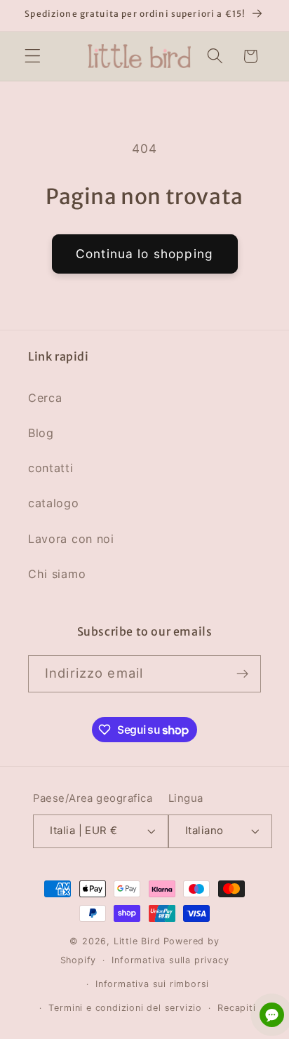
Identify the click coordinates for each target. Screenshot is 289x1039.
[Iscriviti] (242, 674)
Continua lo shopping (144, 253)
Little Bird (137, 941)
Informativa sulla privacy (170, 960)
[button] (33, 56)
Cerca (45, 398)
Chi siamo (57, 574)
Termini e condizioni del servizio (125, 1008)
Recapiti (236, 1008)
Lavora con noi (71, 539)
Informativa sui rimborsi (152, 984)
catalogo (53, 503)
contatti (51, 468)
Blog (41, 433)
